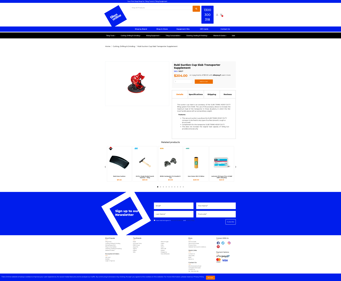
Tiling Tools (110, 35)
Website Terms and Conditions (197, 247)
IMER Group (136, 245)
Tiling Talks (191, 255)
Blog (189, 257)
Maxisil (162, 250)
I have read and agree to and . (175, 220)
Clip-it (162, 247)
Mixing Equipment (152, 35)
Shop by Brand (141, 29)
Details (179, 94)
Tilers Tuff (163, 248)
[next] (235, 167)
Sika (134, 252)
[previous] (105, 167)
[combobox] (161, 8)
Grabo (162, 243)
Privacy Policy (190, 220)
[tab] (180, 94)
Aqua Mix (135, 247)
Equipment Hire (183, 29)
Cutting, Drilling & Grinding (130, 35)
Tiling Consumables (173, 35)
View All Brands (165, 254)
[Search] (196, 9)
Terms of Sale (192, 241)
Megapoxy (164, 252)
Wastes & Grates (219, 35)
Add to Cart (204, 81)
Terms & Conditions (177, 220)
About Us (191, 259)
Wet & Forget (164, 241)
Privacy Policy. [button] (199, 277)
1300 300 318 (207, 14)
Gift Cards (204, 29)
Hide (162, 245)
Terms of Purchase (193, 243)
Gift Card (107, 257)
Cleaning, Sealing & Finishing (196, 35)
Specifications (196, 94)
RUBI (134, 241)
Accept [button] (210, 278)
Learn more (226, 75)
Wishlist (107, 259)
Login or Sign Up (110, 260)
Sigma (135, 248)
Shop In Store (162, 29)
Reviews (228, 94)
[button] (217, 14)
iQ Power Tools (137, 243)
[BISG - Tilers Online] (115, 16)
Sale (233, 35)
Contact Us (225, 29)
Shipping (211, 94)
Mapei (135, 250)
